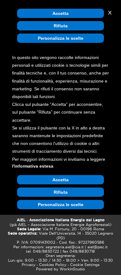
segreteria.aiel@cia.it (65, 247)
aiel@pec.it (97, 247)
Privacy (28, 265)
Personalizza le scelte (60, 38)
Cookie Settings (85, 265)
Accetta (60, 13)
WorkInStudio (72, 269)
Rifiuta (61, 25)
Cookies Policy (52, 265)
